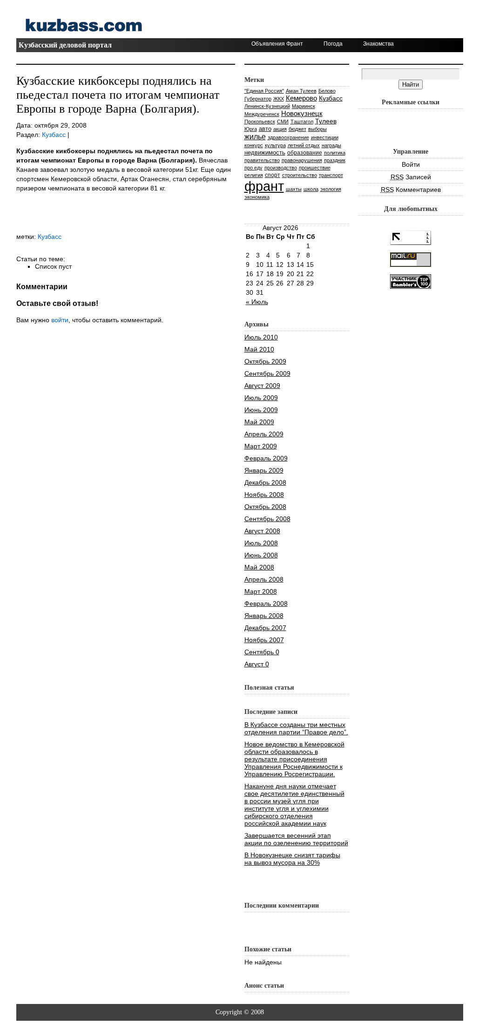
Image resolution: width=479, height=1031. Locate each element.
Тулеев (326, 121)
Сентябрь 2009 (267, 373)
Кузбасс (54, 134)
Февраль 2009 (266, 458)
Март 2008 (260, 591)
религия (253, 175)
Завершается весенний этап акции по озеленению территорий (296, 839)
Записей (411, 177)
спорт (272, 175)
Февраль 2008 (266, 603)
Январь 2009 (263, 470)
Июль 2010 (261, 337)
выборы (317, 129)
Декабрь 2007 (265, 627)
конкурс (253, 145)
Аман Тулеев (301, 91)
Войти (411, 164)
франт (264, 186)
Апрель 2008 (263, 579)
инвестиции (324, 137)
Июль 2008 (261, 543)
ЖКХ (278, 99)
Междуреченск (261, 114)
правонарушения (302, 160)
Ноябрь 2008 (264, 494)
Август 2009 (262, 385)
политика (334, 153)
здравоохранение (288, 137)
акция (280, 129)
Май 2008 (259, 567)
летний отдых (304, 145)
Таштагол (301, 121)
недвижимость (264, 152)
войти (59, 320)
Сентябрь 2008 (267, 518)
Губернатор (257, 99)
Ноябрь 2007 (264, 640)
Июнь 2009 (261, 410)
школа (311, 189)
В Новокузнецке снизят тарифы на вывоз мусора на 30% (292, 858)
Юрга (250, 129)
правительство (262, 160)
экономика (257, 197)
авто (265, 128)
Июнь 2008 (261, 555)
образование (304, 153)
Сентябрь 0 (261, 652)
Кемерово (301, 98)
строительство (299, 175)
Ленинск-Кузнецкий (267, 106)
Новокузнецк (302, 113)
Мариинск (303, 106)
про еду (253, 167)
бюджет (297, 129)
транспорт (331, 175)
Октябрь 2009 (265, 361)
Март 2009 (260, 446)
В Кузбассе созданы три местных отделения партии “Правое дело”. (296, 728)
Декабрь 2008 (265, 482)
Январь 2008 (263, 615)
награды (331, 145)
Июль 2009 (261, 397)
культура (275, 145)
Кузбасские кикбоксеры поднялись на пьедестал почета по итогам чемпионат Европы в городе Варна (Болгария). (117, 94)
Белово (327, 91)
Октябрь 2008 (265, 506)
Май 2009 (259, 422)
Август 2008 (262, 531)
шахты (294, 189)
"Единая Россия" (264, 91)
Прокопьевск (259, 121)
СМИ (283, 121)
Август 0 (256, 664)
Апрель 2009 (263, 434)
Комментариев (411, 189)
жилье (255, 136)
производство (280, 167)
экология (330, 189)
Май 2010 (259, 349)
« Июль (257, 301)
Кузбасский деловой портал (65, 45)
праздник (334, 160)
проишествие (315, 167)
